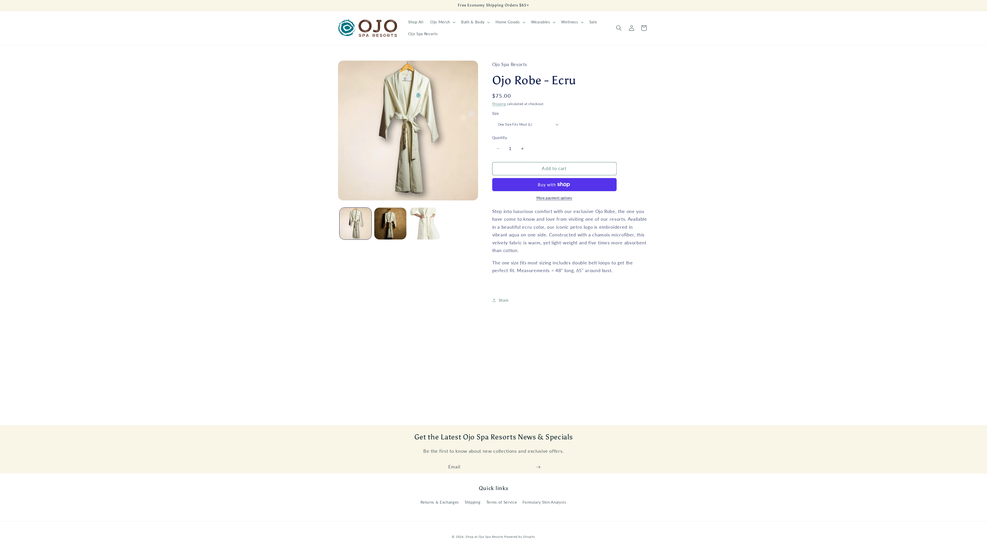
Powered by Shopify (519, 537)
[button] (442, 22)
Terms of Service (501, 502)
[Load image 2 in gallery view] (390, 224)
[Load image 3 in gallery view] (425, 224)
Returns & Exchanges (440, 502)
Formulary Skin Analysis (544, 502)
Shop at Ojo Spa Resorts (484, 537)
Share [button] (504, 300)
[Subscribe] (538, 467)
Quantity (499, 137)
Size (495, 113)
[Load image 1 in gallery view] (356, 224)
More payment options (554, 198)
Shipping (499, 104)
